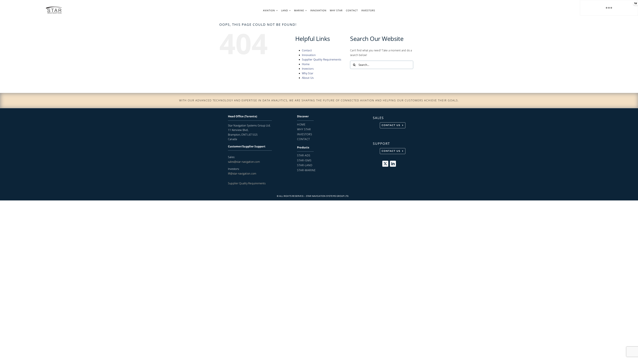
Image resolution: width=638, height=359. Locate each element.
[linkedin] (393, 164)
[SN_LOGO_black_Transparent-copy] (53, 7)
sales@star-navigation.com (244, 162)
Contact (307, 50)
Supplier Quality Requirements (321, 59)
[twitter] (385, 164)
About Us (308, 78)
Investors (308, 68)
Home (306, 64)
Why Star (308, 73)
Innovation (309, 55)
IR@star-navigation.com (242, 173)
